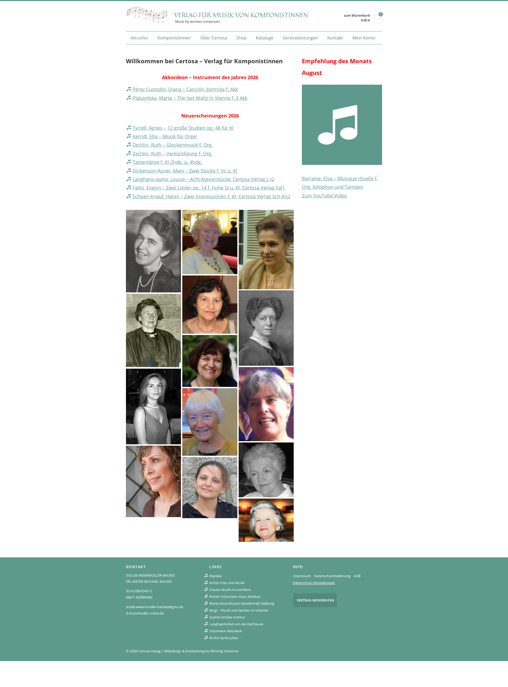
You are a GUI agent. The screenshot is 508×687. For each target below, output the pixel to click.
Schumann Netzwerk (225, 631)
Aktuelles (139, 38)
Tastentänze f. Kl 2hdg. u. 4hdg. (167, 162)
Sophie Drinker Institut (227, 617)
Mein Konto (363, 38)
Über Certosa (213, 38)
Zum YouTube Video (324, 195)
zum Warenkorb (357, 15)
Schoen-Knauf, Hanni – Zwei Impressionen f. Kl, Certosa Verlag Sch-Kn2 (211, 196)
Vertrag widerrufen (315, 600)
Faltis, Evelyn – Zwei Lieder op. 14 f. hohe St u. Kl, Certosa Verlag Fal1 (209, 187)
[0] (378, 21)
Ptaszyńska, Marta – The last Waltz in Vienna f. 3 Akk (190, 98)
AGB (357, 575)
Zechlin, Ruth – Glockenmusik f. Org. (173, 145)
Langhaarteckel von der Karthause (236, 624)
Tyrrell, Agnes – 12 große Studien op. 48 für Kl (183, 128)
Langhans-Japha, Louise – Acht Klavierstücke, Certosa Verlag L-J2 (203, 179)
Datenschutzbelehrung (332, 575)
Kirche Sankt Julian (223, 637)
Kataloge (264, 38)
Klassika (215, 575)
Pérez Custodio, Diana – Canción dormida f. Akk (185, 89)
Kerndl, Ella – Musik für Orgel (165, 136)
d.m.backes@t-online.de (145, 613)
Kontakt (335, 38)
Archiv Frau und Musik (226, 582)
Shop (241, 38)
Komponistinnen (174, 38)
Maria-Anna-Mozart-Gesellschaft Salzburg (241, 603)
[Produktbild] (342, 125)
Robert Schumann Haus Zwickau (234, 596)
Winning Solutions (224, 651)
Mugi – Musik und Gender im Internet (238, 610)
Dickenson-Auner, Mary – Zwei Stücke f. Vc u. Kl (185, 171)
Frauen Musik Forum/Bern (230, 589)
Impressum (302, 575)
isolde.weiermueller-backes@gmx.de (154, 606)
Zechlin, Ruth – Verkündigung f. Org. (172, 153)
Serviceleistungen (300, 38)
